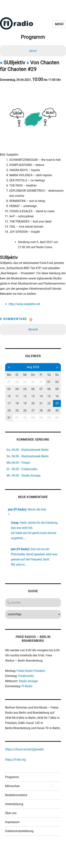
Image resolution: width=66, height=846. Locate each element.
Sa (49, 374)
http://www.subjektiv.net (24, 304)
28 (17, 382)
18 (17, 403)
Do (33, 374)
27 (9, 382)
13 (33, 396)
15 (49, 396)
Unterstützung (14, 804)
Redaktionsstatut (16, 795)
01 (49, 382)
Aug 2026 (33, 367)
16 (57, 396)
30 (33, 382)
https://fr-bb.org (15, 759)
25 (17, 410)
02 (57, 382)
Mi (25, 374)
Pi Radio (27, 686)
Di (17, 374)
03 (9, 389)
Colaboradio (26, 676)
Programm (12, 777)
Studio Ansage (28, 681)
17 (9, 403)
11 (17, 396)
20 (33, 403)
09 (57, 389)
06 (33, 389)
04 (17, 389)
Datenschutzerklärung (19, 831)
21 (41, 403)
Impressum (12, 822)
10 (9, 396)
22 (49, 403)
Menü (59, 24)
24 (9, 410)
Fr (41, 374)
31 (41, 382)
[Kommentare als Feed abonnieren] (33, 319)
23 (57, 403)
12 (25, 396)
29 (25, 382)
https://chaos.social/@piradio (24, 749)
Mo (9, 374)
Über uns (10, 813)
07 (41, 389)
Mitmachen (12, 786)
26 (25, 410)
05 (25, 389)
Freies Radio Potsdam (31, 671)
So (57, 374)
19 (25, 403)
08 (49, 389)
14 (41, 396)
